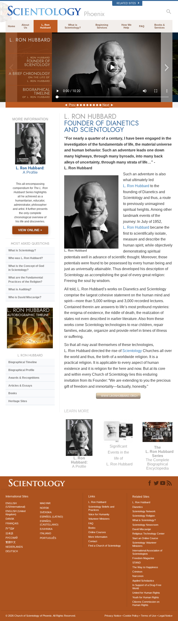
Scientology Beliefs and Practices (101, 508)
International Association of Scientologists (147, 552)
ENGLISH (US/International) (15, 505)
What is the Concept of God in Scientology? (26, 268)
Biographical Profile (21, 370)
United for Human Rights (146, 592)
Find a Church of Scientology (104, 545)
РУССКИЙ (12, 537)
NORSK (44, 507)
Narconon (137, 576)
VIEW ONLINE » (30, 230)
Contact (92, 541)
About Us (25, 26)
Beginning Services (101, 26)
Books (12, 393)
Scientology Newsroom (145, 524)
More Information (97, 536)
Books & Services (159, 26)
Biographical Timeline (22, 362)
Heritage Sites (17, 401)
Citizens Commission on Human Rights (145, 603)
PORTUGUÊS (48, 538)
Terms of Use (148, 615)
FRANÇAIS (12, 523)
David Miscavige (141, 529)
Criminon (137, 571)
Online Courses (97, 532)
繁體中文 (11, 542)
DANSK (10, 518)
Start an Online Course (145, 538)
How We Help (126, 26)
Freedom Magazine (143, 558)
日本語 (9, 533)
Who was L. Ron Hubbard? (25, 258)
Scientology (132, 351)
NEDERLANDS (14, 546)
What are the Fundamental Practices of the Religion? (25, 279)
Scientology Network (144, 511)
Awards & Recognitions (23, 377)
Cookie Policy (131, 615)
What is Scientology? (73, 26)
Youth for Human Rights (145, 597)
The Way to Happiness (145, 567)
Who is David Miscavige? (24, 297)
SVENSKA (45, 512)
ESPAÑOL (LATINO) (51, 516)
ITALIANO (45, 533)
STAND (136, 562)
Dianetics (137, 507)
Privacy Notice (113, 615)
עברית (10, 528)
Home (11, 26)
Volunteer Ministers (99, 518)
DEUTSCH (12, 551)
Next (105, 105)
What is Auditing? (19, 289)
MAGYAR (45, 503)
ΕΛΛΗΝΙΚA (46, 529)
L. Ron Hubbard (45, 26)
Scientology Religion (143, 515)
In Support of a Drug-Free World (146, 587)
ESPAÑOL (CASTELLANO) (49, 523)
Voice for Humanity (98, 514)
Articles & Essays (20, 385)
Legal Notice (165, 615)
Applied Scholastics (143, 580)
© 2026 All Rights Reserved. (41, 615)
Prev (72, 105)
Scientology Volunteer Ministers (144, 544)
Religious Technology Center (148, 533)
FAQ (141, 26)
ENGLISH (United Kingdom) (15, 513)
